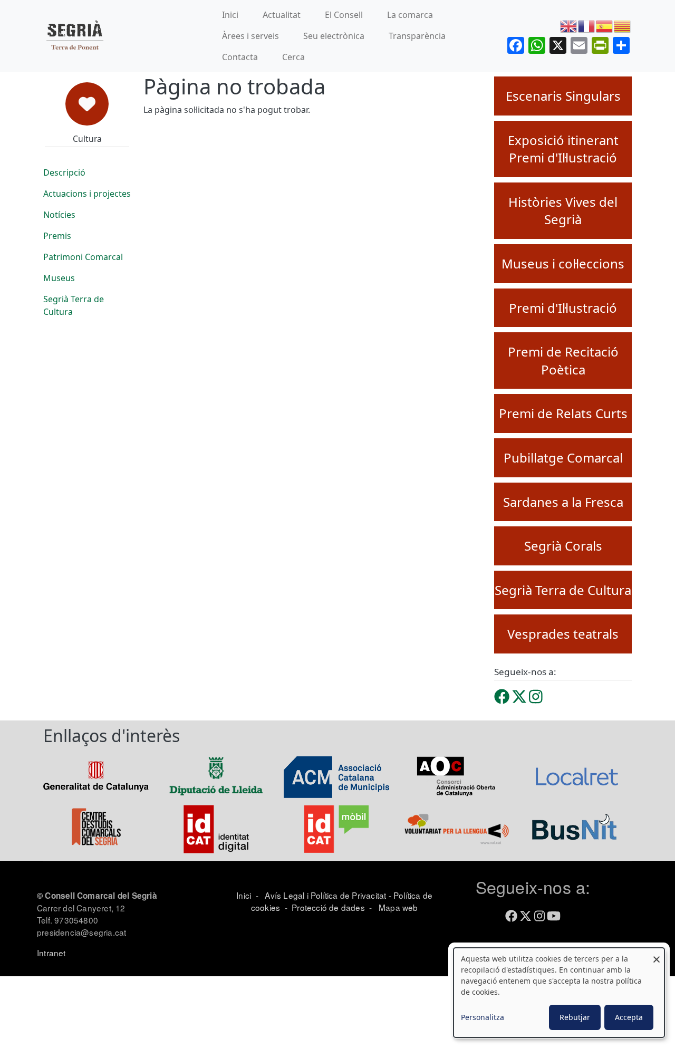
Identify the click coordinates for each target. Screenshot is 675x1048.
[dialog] (559, 992)
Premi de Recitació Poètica (563, 360)
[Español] (605, 26)
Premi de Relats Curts (563, 413)
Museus (59, 278)
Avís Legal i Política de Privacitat (325, 895)
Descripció (64, 172)
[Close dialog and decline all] (656, 954)
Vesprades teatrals (563, 633)
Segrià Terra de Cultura (73, 305)
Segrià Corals (563, 545)
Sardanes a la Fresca (563, 502)
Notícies (59, 214)
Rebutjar (575, 1017)
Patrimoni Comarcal (83, 257)
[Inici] (74, 36)
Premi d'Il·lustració (563, 307)
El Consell (344, 15)
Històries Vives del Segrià (563, 210)
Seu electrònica (333, 36)
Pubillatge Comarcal (563, 457)
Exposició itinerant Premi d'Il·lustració (563, 149)
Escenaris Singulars (563, 95)
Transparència (417, 36)
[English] (569, 26)
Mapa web (397, 907)
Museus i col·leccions (563, 263)
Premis (57, 236)
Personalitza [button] (482, 1017)
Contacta (240, 57)
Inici (230, 15)
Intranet (51, 952)
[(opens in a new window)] (501, 696)
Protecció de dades (328, 907)
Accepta (629, 1017)
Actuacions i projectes (87, 193)
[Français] (587, 26)
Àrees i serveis (250, 36)
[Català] (623, 26)
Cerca (293, 57)
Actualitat (282, 15)
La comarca (410, 15)
